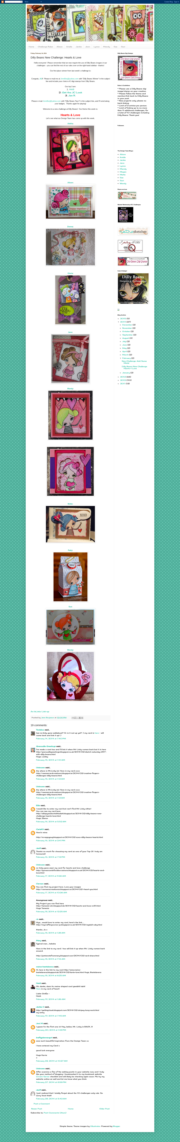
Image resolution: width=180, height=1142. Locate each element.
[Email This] (73, 718)
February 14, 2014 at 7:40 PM (51, 738)
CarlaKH (40, 829)
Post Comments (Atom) (55, 1113)
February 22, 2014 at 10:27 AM (51, 1061)
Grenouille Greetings (46, 746)
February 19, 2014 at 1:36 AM (50, 999)
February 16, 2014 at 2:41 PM (50, 840)
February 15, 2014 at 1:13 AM (50, 779)
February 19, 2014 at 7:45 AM (51, 1016)
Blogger (116, 1126)
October (126, 331)
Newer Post (36, 1109)
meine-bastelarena (45, 967)
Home (31, 47)
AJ (41, 79)
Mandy (106, 47)
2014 (123, 322)
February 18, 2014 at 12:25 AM (51, 911)
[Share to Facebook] (80, 718)
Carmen (40, 884)
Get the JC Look (72, 92)
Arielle (69, 47)
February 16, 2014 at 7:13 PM (50, 857)
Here (38, 989)
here (97, 733)
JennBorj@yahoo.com (69, 79)
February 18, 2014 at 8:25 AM (51, 975)
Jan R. (72, 95)
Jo (37, 919)
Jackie (79, 47)
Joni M (39, 1023)
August (126, 338)
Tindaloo (40, 730)
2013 (123, 377)
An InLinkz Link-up (40, 711)
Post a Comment (42, 1104)
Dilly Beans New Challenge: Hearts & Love (134, 367)
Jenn (87, 47)
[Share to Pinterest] (82, 718)
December (127, 325)
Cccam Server (42, 1076)
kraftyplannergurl (44, 1038)
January (126, 373)
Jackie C (40, 1007)
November (127, 328)
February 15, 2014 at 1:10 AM (50, 760)
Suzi (123, 47)
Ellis (38, 805)
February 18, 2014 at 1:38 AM (50, 933)
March (125, 355)
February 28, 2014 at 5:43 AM (51, 1099)
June (124, 345)
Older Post (104, 1109)
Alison (60, 47)
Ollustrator (95, 1126)
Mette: (70, 504)
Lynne (97, 47)
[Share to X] (77, 718)
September (127, 335)
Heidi (71, 89)
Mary (38, 940)
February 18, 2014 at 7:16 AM (50, 959)
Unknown (40, 767)
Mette (123, 175)
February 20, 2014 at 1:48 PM (51, 1030)
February (126, 358)
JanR (38, 848)
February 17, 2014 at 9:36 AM (51, 876)
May (124, 348)
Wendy (123, 183)
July (124, 341)
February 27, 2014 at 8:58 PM (51, 1082)
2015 (123, 318)
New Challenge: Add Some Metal (134, 362)
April (124, 351)
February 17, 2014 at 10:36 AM (51, 893)
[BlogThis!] (75, 718)
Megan (123, 172)
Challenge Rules (45, 47)
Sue (115, 47)
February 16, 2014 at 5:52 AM (51, 821)
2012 (123, 380)
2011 (123, 384)
